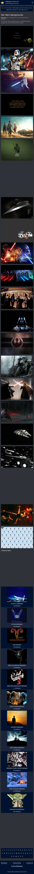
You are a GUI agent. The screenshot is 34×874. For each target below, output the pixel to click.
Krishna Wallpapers (17, 866)
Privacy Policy (17, 863)
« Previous (4, 550)
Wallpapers (3, 17)
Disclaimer (4, 863)
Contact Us (29, 863)
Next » (9, 550)
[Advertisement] (17, 179)
